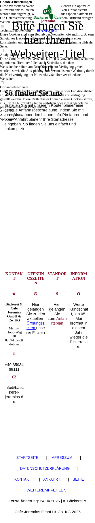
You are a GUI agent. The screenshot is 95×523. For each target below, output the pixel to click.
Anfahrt (51, 479)
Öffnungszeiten (36, 325)
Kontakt (22, 479)
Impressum (61, 458)
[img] (47, 13)
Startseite (27, 458)
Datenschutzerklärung (45, 468)
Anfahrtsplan (59, 320)
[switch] (2, 51)
